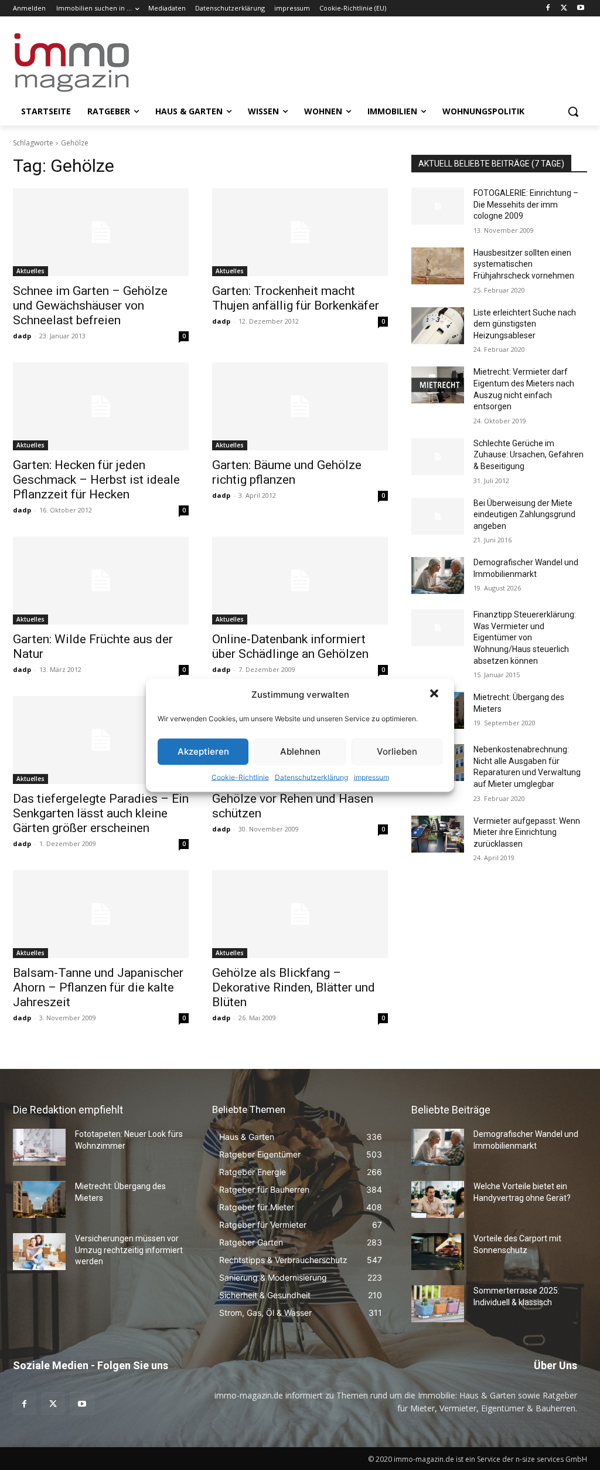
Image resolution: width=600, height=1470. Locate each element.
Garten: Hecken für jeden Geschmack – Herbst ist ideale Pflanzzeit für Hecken (96, 479)
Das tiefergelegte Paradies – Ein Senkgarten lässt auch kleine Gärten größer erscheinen (101, 813)
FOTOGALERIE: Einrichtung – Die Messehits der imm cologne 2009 (525, 204)
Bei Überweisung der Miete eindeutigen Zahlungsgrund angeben (524, 514)
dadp (22, 335)
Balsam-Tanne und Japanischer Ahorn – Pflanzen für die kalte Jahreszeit (98, 987)
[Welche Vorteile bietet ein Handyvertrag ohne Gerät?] (437, 1199)
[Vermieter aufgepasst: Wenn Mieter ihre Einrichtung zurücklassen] (437, 834)
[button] (435, 694)
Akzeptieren (203, 751)
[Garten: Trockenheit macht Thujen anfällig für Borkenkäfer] (300, 232)
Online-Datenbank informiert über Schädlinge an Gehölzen (290, 646)
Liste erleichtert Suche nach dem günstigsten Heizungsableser (524, 324)
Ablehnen (300, 751)
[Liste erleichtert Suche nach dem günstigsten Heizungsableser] (437, 325)
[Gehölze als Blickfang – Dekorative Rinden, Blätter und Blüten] (300, 914)
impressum (371, 776)
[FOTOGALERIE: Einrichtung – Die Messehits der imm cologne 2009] (437, 206)
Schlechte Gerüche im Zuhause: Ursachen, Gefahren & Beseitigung (528, 455)
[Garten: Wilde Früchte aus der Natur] (101, 580)
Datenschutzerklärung (311, 776)
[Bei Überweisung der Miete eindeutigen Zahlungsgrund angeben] (437, 516)
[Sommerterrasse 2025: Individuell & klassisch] (437, 1303)
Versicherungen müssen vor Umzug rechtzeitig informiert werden (129, 1250)
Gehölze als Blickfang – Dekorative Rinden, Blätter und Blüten (293, 987)
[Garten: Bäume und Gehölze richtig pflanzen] (300, 406)
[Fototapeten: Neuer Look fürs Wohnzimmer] (39, 1147)
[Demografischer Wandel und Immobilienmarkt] (437, 575)
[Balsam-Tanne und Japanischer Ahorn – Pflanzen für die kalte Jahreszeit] (101, 914)
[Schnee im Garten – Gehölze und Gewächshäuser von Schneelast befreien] (101, 232)
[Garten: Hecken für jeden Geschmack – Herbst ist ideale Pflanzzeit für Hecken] (101, 406)
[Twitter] (564, 8)
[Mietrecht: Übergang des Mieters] (39, 1199)
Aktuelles (30, 271)
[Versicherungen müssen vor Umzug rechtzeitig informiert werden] (39, 1251)
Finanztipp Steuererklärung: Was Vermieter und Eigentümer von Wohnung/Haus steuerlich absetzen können (524, 637)
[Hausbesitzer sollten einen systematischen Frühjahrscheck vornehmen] (437, 265)
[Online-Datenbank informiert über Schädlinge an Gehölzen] (300, 580)
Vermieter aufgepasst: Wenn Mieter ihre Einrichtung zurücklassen (526, 832)
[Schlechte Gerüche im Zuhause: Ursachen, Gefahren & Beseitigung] (437, 456)
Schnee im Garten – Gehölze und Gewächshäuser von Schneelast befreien (90, 305)
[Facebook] (548, 8)
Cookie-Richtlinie (240, 776)
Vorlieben (397, 751)
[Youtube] (580, 8)
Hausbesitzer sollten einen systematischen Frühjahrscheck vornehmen (523, 264)
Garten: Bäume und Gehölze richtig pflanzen (287, 472)
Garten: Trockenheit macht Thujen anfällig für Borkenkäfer (295, 298)
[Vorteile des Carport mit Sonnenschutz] (437, 1251)
